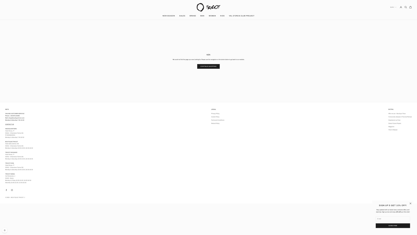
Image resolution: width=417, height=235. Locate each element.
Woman (212, 16)
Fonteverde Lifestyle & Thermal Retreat (400, 117)
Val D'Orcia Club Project (242, 16)
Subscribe (393, 225)
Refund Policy (215, 123)
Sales (182, 16)
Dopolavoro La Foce (394, 120)
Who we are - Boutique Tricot (397, 113)
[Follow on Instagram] (12, 190)
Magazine (391, 126)
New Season (169, 16)
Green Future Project (394, 123)
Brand (193, 16)
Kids (222, 16)
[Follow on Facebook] (6, 190)
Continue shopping (208, 66)
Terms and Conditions (217, 120)
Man (202, 16)
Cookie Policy (215, 117)
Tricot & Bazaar (392, 130)
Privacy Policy (215, 113)
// (24, 197)
